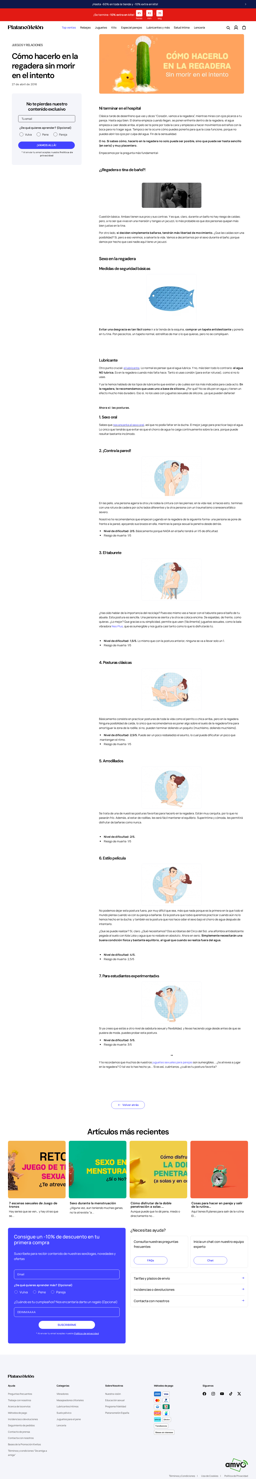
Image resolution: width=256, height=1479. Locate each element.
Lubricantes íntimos (67, 1406)
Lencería (61, 1425)
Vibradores (62, 1394)
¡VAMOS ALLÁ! (46, 145)
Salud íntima (182, 27)
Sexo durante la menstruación (93, 1203)
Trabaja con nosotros (19, 1400)
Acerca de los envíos (19, 1406)
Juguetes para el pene (69, 1419)
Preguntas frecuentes (20, 1394)
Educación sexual (115, 1400)
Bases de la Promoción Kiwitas (24, 1444)
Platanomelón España (117, 1413)
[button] (69, 27)
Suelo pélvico (64, 1413)
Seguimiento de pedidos (21, 1425)
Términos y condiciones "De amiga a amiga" (27, 1453)
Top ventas (69, 27)
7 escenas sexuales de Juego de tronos (33, 1204)
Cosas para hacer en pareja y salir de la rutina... (216, 1204)
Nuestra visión (113, 1394)
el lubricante (131, 368)
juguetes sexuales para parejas (172, 1062)
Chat (210, 1260)
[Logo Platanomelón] (21, 1379)
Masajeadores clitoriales (70, 1400)
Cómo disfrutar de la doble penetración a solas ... (151, 1204)
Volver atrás (130, 1105)
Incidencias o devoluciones (23, 1419)
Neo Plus (117, 626)
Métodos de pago (17, 1413)
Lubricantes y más (158, 27)
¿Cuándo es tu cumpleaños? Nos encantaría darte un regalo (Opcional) (66, 1302)
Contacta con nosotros (21, 1438)
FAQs (150, 1260)
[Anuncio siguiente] (245, 4)
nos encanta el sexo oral (128, 425)
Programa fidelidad (115, 1406)
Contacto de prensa (19, 1431)
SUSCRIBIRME (67, 1325)
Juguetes (101, 27)
